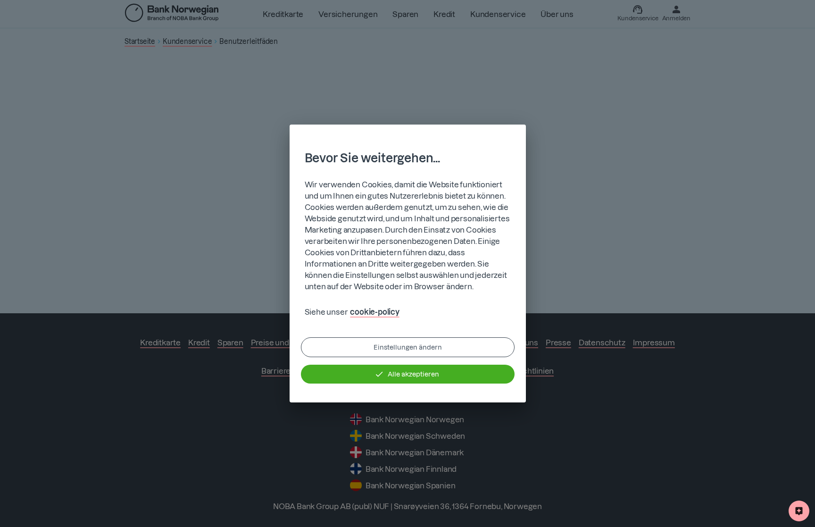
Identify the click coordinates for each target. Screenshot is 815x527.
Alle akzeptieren (413, 374)
